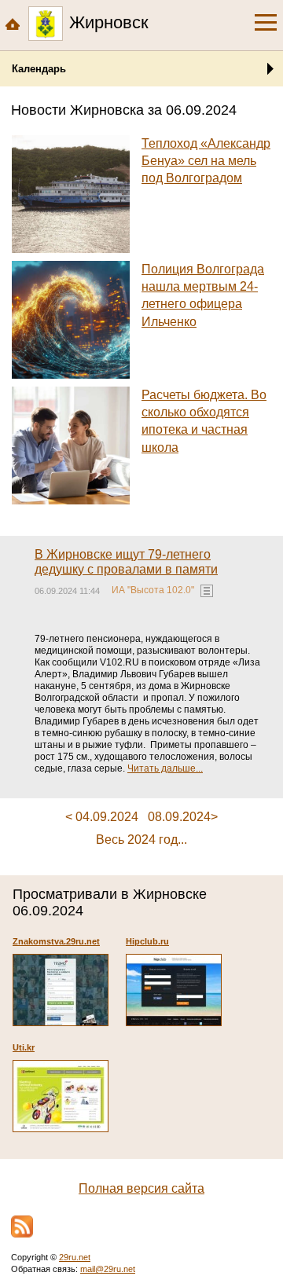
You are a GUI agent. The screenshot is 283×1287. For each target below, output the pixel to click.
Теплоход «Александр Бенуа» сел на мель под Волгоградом (206, 161)
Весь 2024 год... (141, 839)
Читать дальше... (165, 768)
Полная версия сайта (141, 1188)
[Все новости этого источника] (206, 591)
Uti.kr (24, 1047)
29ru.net (74, 1257)
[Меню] (265, 22)
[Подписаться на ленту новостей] (22, 1227)
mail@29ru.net (107, 1269)
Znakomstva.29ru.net (56, 941)
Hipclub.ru (147, 941)
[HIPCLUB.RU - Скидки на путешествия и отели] (174, 990)
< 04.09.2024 (101, 816)
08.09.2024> (183, 816)
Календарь (39, 69)
